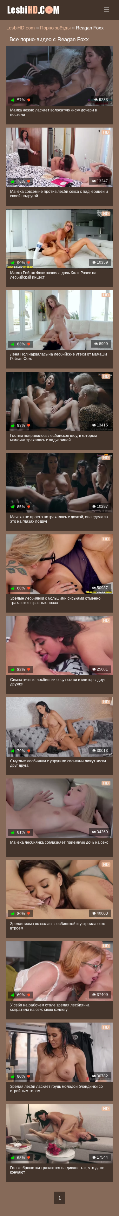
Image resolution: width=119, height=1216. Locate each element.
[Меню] (106, 9)
